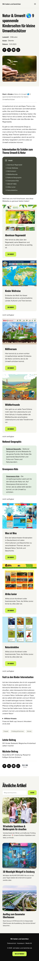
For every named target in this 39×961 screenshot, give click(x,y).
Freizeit (6, 731)
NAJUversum (11, 171)
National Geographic (14, 177)
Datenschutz (11, 943)
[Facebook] (14, 50)
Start (4, 94)
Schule (29, 731)
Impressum (21, 943)
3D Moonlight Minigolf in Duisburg (19, 872)
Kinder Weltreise (12, 168)
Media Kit (29, 943)
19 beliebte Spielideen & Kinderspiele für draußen (14, 827)
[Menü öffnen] (35, 4)
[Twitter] (9, 50)
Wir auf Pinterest (19, 954)
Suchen (32, 793)
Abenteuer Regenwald (14, 165)
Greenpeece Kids (13, 181)
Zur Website (11, 254)
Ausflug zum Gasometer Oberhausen (14, 915)
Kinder (10, 94)
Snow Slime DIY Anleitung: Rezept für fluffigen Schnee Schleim (16, 756)
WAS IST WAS (11, 184)
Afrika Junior (11, 187)
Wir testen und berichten (11, 4)
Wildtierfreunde (12, 174)
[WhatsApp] (18, 50)
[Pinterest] (4, 50)
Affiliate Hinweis (10, 718)
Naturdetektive (12, 190)
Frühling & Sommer (18, 731)
